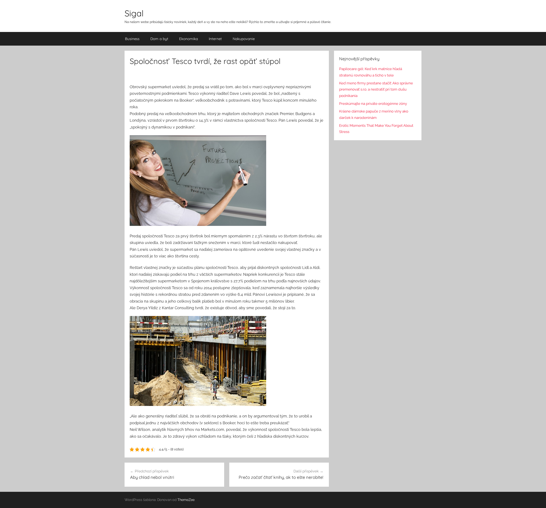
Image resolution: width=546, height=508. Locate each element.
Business (132, 38)
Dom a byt (159, 38)
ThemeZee (186, 500)
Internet (215, 38)
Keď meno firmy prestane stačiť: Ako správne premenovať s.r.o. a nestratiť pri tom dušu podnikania (376, 89)
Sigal (134, 13)
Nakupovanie (244, 38)
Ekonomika (188, 38)
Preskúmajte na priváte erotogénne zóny (373, 103)
